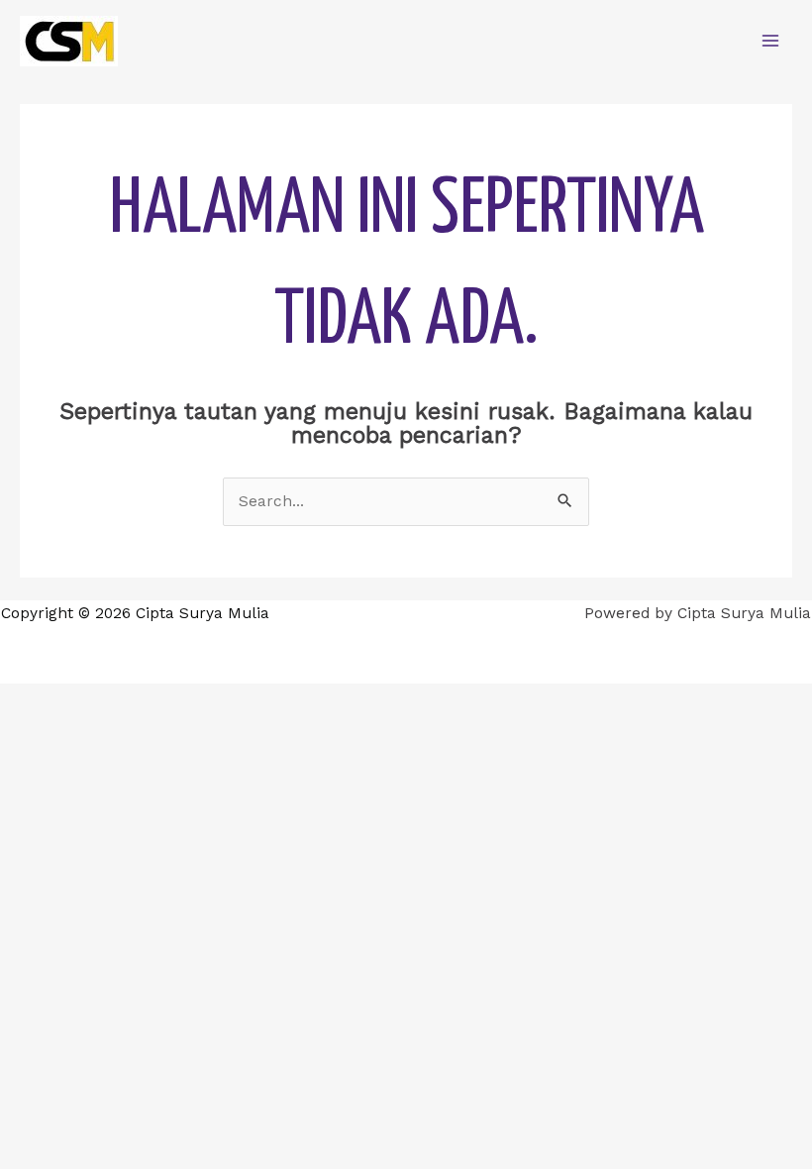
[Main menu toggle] (771, 40)
